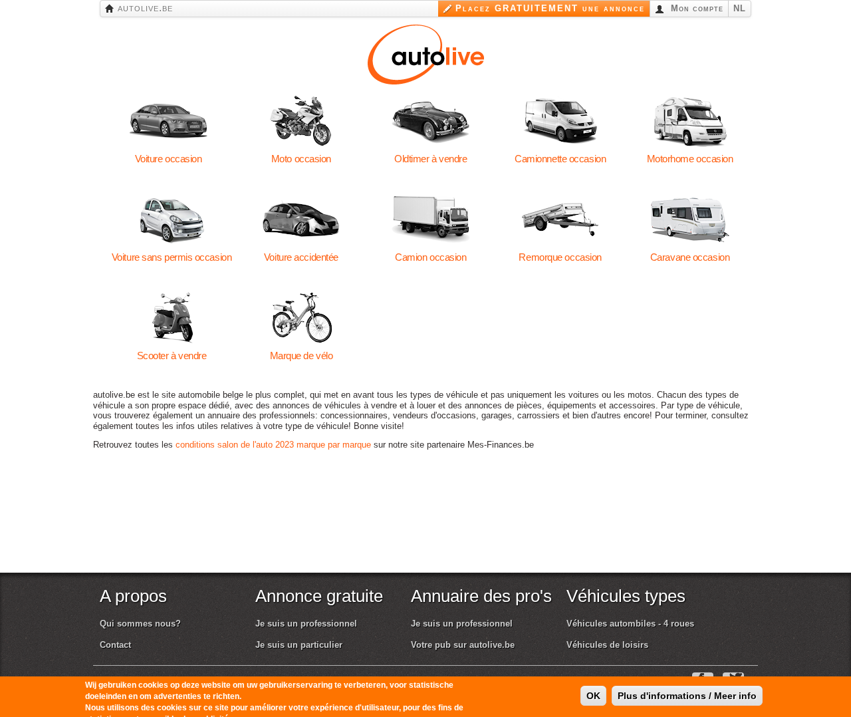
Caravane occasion (689, 219)
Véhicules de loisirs (607, 645)
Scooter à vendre (171, 318)
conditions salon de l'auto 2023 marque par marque (273, 445)
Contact (115, 645)
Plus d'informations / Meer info (687, 682)
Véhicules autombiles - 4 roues (630, 624)
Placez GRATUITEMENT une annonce (550, 8)
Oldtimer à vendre (430, 121)
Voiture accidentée (300, 219)
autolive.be (143, 7)
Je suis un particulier (298, 645)
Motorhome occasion (689, 121)
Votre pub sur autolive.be (463, 645)
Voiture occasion (168, 121)
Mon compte (695, 8)
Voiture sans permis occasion (171, 219)
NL (739, 8)
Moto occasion (300, 121)
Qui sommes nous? (140, 624)
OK (593, 682)
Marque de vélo (300, 318)
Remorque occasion (560, 219)
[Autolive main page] (426, 53)
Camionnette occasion (560, 121)
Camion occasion (430, 219)
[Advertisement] (431, 527)
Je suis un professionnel (306, 624)
